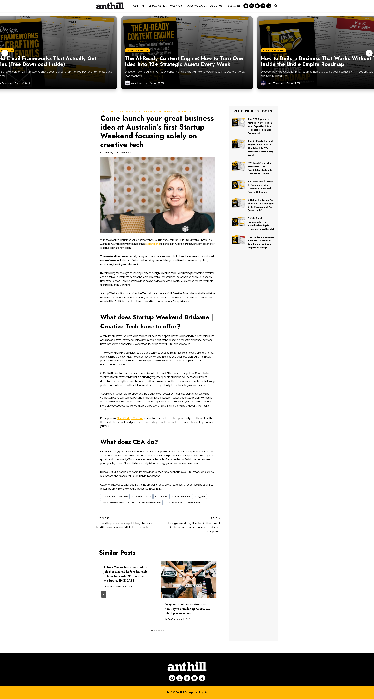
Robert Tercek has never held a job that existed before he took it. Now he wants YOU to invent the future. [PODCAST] (125, 574)
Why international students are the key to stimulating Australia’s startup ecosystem (187, 608)
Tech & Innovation (183, 111)
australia (123, 496)
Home (135, 5)
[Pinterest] (262, 5)
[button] (4, 53)
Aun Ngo (172, 619)
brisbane (137, 496)
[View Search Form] (275, 6)
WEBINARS (176, 5)
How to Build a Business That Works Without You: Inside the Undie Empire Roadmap (261, 242)
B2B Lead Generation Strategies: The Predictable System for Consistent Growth (260, 168)
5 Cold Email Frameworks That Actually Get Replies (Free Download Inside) (261, 224)
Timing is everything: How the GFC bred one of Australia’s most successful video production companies (194, 525)
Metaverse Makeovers (113, 502)
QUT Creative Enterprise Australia (144, 502)
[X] (202, 678)
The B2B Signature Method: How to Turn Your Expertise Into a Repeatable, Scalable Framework (260, 126)
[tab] (152, 630)
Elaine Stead (161, 496)
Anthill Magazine (110, 152)
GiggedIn (200, 496)
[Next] (211, 594)
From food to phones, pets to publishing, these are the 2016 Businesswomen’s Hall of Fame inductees (124, 523)
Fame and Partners (181, 496)
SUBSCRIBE (234, 5)
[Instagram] (251, 5)
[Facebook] (245, 5)
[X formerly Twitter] (268, 5)
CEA (148, 496)
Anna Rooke (108, 496)
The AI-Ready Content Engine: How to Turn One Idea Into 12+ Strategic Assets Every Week (260, 148)
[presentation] (189, 579)
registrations (152, 243)
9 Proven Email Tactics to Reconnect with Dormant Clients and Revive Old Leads (260, 187)
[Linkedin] (257, 5)
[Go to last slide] (103, 594)
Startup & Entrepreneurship (156, 111)
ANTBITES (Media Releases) (114, 111)
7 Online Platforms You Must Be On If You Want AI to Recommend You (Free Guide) (261, 205)
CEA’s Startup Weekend (130, 418)
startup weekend (173, 502)
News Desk (134, 111)
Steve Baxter (193, 502)
